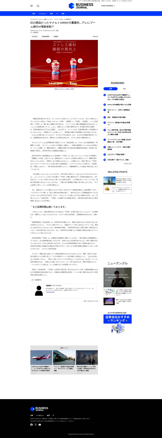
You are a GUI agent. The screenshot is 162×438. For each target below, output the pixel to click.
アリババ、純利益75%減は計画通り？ (119, 124)
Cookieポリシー (64, 421)
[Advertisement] (64, 322)
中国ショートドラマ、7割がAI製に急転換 (119, 148)
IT (53, 415)
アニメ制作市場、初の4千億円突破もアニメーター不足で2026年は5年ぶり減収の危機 (119, 132)
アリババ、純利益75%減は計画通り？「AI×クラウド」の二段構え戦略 (64, 368)
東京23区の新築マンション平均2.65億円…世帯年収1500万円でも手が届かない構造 (86, 368)
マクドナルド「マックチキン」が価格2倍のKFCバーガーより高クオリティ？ (123, 189)
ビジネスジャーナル (36, 19)
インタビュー (40, 415)
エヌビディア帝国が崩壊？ (117, 154)
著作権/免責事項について (66, 418)
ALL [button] (124, 89)
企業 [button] (110, 89)
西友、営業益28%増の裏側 (117, 117)
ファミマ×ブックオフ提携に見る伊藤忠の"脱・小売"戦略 (119, 141)
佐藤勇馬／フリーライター (54, 285)
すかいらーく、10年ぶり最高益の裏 (119, 111)
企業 (57, 30)
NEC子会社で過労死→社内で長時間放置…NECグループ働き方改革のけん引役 (123, 180)
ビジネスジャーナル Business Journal (81, 6)
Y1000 (56, 36)
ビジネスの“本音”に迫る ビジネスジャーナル (39, 409)
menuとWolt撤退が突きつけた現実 (119, 104)
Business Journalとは (35, 418)
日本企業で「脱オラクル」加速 (118, 160)
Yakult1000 (45, 36)
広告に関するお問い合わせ (37, 421)
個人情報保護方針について (52, 421)
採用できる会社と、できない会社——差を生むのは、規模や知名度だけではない (117, 277)
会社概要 (50, 418)
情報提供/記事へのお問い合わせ (82, 418)
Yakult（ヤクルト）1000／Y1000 (64, 89)
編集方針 (45, 418)
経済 (48, 415)
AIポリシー (72, 421)
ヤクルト (35, 36)
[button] (31, 6)
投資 (63, 13)
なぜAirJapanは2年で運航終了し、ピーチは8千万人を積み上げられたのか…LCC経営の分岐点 (40, 368)
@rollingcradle (50, 292)
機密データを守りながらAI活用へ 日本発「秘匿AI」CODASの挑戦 (123, 301)
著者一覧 (56, 418)
